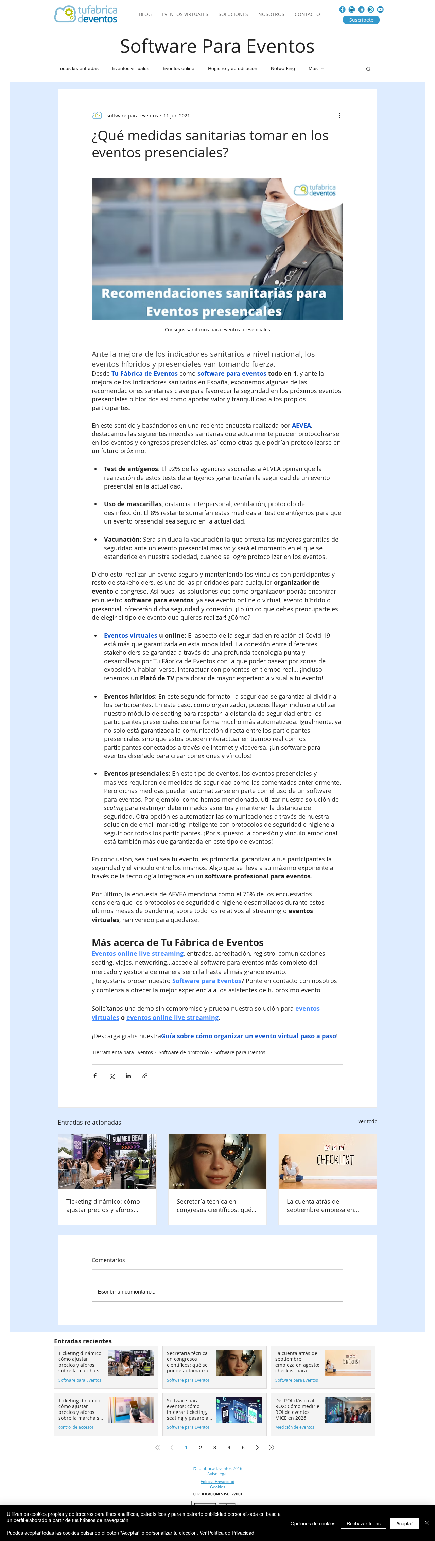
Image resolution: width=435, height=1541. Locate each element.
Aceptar (404, 1523)
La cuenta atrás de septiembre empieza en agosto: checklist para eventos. (320, 1205)
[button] (368, 68)
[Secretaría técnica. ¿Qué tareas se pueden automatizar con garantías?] (218, 1161)
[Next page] (257, 1447)
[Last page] (272, 1447)
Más (313, 68)
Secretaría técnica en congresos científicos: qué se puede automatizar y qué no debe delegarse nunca (216, 1205)
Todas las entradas (78, 68)
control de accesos (76, 1427)
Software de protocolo (184, 1052)
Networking (283, 68)
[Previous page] (172, 1447)
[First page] (158, 1447)
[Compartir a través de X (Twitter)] (111, 1076)
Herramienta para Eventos (123, 1052)
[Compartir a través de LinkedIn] (128, 1076)
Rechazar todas (364, 1523)
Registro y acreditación (232, 68)
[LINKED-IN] (361, 9)
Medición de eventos (294, 1427)
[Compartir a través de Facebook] (95, 1076)
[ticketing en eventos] (107, 1161)
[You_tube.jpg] (380, 9)
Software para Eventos (239, 1052)
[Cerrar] (427, 1523)
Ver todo (367, 1121)
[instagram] (370, 9)
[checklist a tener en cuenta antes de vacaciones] (328, 1161)
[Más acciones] (339, 115)
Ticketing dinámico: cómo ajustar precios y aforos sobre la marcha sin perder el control (105, 1205)
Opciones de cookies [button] (313, 1523)
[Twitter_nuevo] (351, 9)
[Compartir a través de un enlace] (145, 1076)
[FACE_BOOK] (342, 9)
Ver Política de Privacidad (226, 1532)
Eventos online (178, 68)
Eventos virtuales (130, 68)
